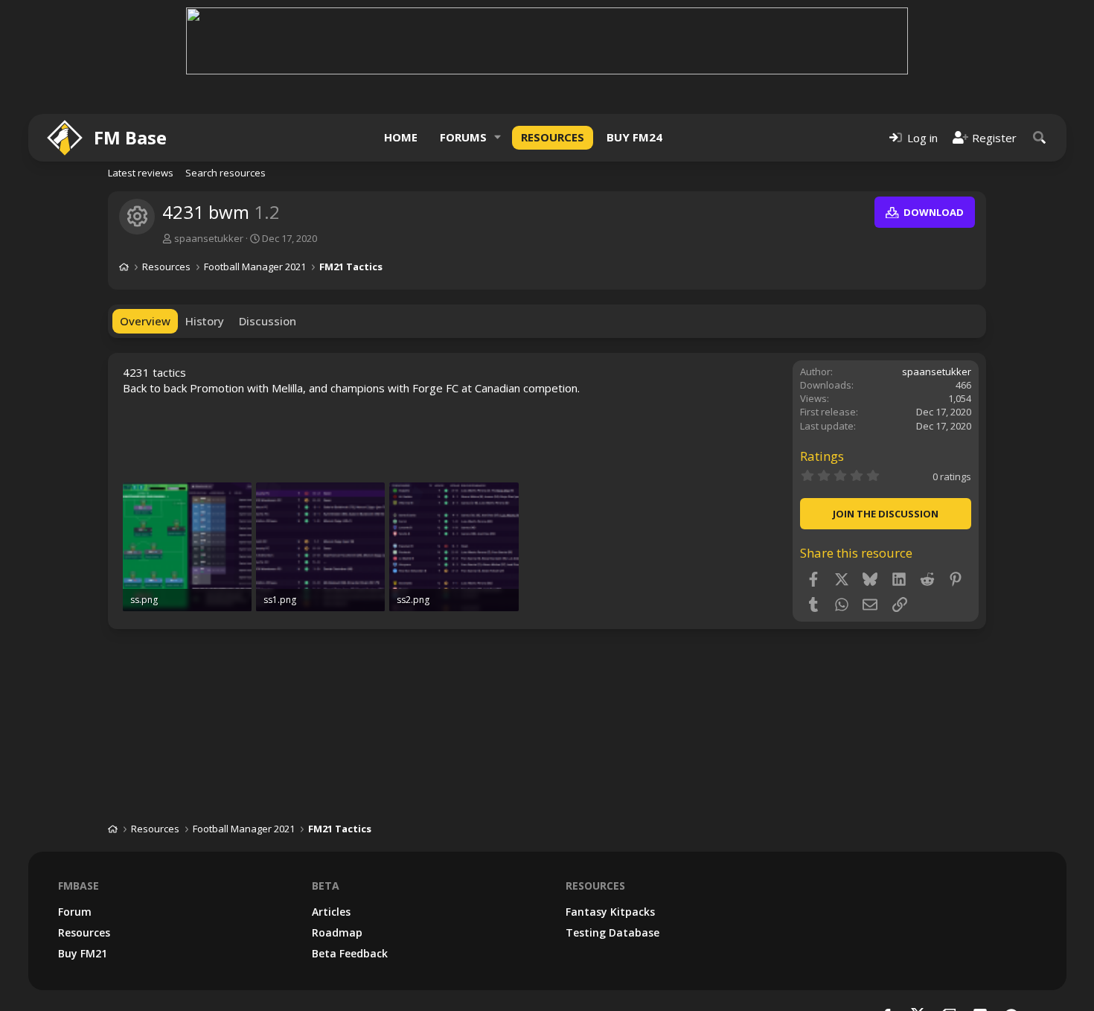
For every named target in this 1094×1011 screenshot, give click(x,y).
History (204, 320)
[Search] (1039, 137)
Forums (463, 137)
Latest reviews (140, 172)
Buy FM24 (634, 137)
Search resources (225, 172)
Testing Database (612, 932)
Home (401, 137)
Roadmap (337, 932)
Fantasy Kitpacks (610, 912)
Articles (331, 912)
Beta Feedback (350, 953)
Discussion (267, 320)
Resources (552, 137)
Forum (75, 912)
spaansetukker (208, 238)
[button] (498, 137)
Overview (145, 320)
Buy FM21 (82, 953)
